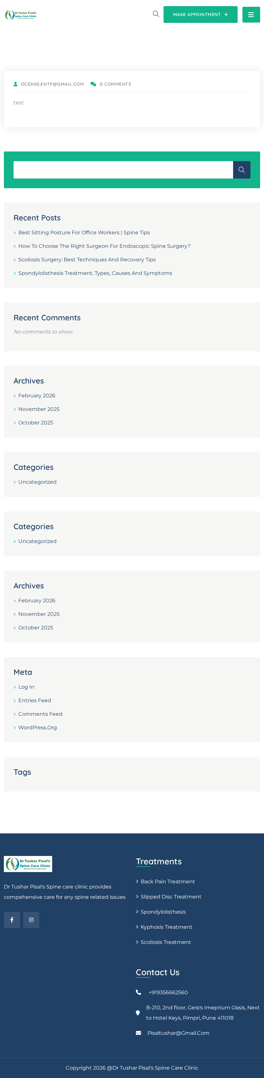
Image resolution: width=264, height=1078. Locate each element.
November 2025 (39, 409)
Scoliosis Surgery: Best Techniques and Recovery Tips (87, 260)
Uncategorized (37, 482)
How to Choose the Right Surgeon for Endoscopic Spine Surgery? (104, 246)
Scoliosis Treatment (166, 942)
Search (241, 170)
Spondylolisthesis (163, 912)
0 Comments (115, 84)
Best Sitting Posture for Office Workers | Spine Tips (84, 232)
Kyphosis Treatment (167, 927)
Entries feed (34, 700)
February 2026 (36, 396)
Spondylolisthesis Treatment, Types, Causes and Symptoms (95, 273)
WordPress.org (37, 727)
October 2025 (35, 423)
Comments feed (40, 714)
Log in (26, 687)
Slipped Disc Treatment (171, 897)
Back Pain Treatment (168, 882)
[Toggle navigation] (251, 15)
